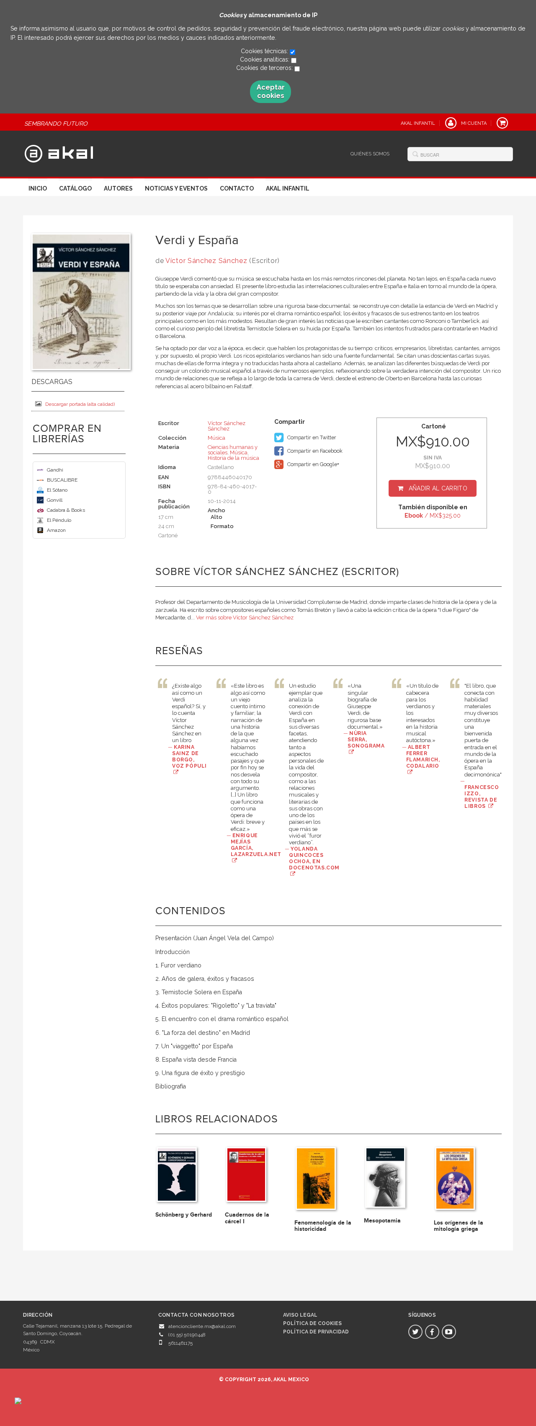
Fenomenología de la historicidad (322, 1226)
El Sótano (57, 490)
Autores (118, 188)
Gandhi (55, 470)
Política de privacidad (316, 1332)
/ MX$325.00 (433, 515)
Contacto (237, 188)
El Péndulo (59, 520)
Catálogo (75, 188)
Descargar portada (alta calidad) (80, 404)
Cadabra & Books (66, 510)
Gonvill (54, 500)
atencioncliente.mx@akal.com (202, 1326)
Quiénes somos (369, 154)
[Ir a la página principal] (59, 152)
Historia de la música (233, 458)
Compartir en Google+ (312, 464)
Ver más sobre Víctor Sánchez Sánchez (245, 617)
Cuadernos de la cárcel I (247, 1218)
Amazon (56, 530)
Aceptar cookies (271, 91)
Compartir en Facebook (314, 451)
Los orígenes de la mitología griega (458, 1226)
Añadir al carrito (438, 488)
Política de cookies (312, 1323)
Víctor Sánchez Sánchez (206, 261)
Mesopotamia (382, 1220)
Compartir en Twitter (311, 437)
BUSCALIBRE (62, 480)
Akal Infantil (287, 188)
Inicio (37, 188)
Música (216, 438)
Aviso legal (300, 1315)
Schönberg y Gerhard (183, 1214)
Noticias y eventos (176, 188)
